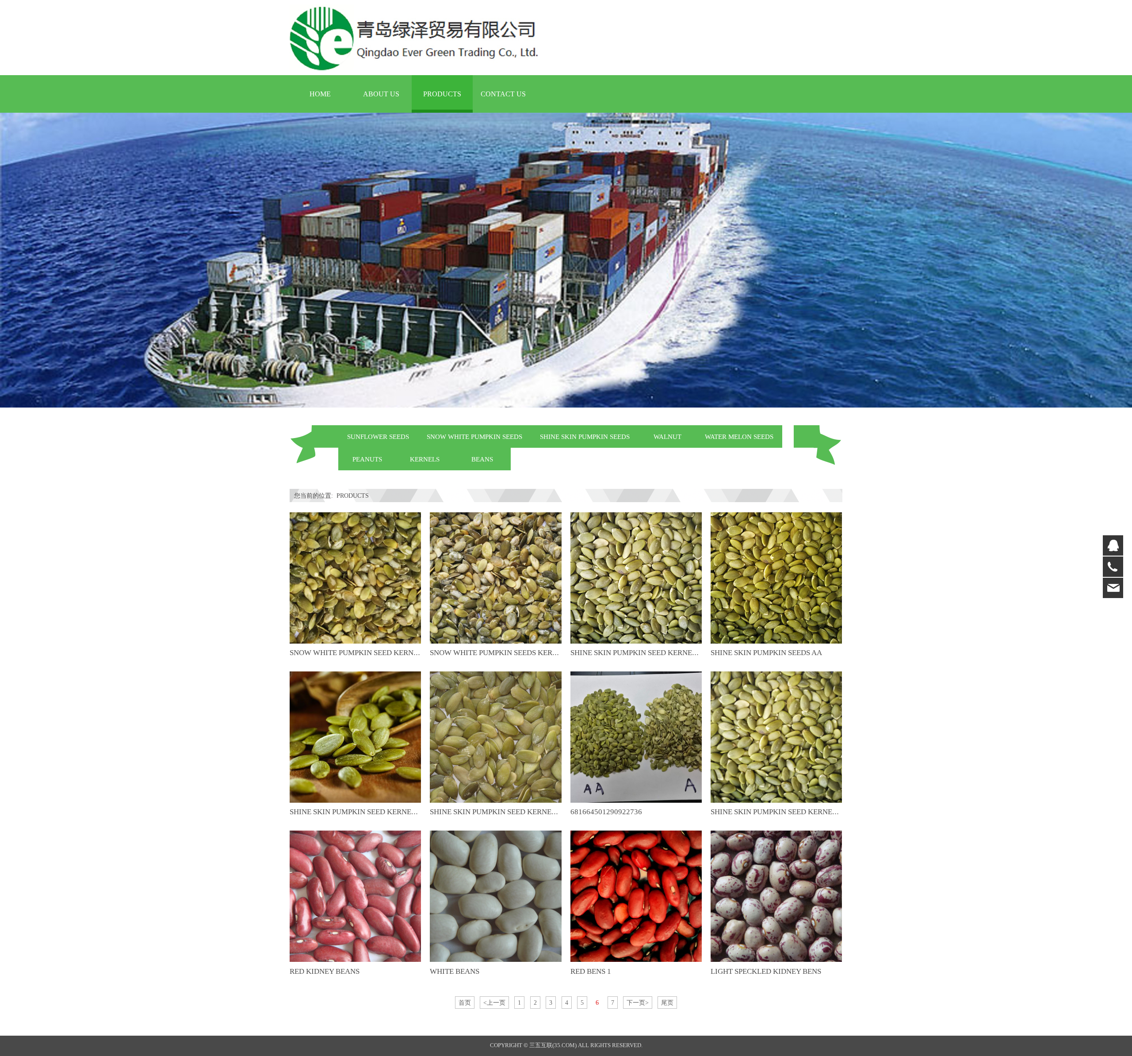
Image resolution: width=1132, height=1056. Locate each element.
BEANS (482, 459)
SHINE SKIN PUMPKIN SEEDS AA (766, 652)
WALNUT (667, 436)
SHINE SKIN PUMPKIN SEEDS (585, 436)
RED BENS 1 (590, 971)
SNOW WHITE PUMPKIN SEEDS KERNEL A (501, 652)
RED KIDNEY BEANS (324, 971)
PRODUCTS (442, 94)
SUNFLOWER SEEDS (378, 436)
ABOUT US (381, 94)
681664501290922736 (606, 812)
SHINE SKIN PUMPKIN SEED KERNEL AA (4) (644, 652)
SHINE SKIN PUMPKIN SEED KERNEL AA (358, 812)
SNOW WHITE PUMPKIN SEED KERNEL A (359, 652)
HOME (320, 94)
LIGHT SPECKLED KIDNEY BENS (766, 971)
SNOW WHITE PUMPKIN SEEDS (474, 436)
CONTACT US (503, 94)
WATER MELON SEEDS (739, 436)
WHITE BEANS (454, 971)
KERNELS (425, 459)
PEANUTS (367, 459)
